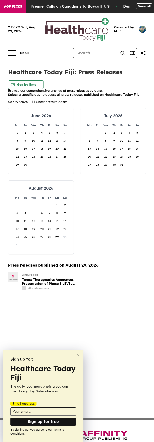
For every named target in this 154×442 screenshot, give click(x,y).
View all (144, 6)
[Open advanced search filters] (132, 53)
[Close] (78, 355)
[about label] (24, 288)
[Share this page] (143, 53)
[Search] (122, 53)
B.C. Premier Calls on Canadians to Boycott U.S (66, 6)
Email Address (23, 404)
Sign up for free (43, 421)
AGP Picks (13, 6)
